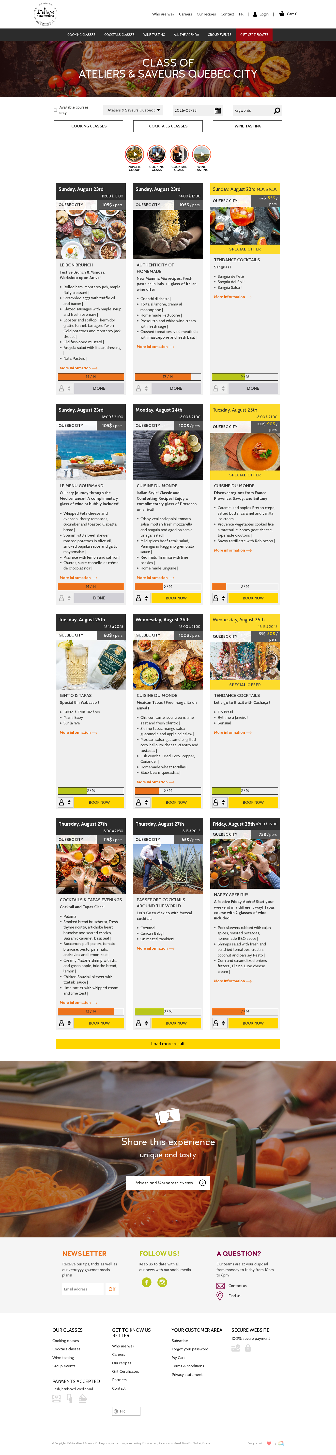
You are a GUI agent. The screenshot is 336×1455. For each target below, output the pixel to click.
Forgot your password (190, 1349)
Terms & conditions (188, 1366)
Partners (119, 1379)
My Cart (178, 1357)
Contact (227, 14)
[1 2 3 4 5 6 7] (220, 1023)
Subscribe (180, 1340)
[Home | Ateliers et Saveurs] (47, 14)
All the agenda (186, 35)
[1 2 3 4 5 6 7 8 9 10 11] (220, 598)
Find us (234, 1295)
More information (75, 368)
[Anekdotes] (281, 1443)
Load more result (168, 1043)
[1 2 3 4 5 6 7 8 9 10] (66, 802)
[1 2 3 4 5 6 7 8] (143, 598)
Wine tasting (154, 35)
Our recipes (121, 1363)
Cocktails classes (119, 35)
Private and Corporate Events (164, 1182)
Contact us (237, 1285)
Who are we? (123, 1346)
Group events (219, 35)
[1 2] (143, 389)
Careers (185, 14)
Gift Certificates (254, 35)
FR (241, 14)
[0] (66, 389)
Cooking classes (81, 35)
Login (264, 14)
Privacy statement (187, 1374)
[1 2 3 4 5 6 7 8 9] (220, 389)
